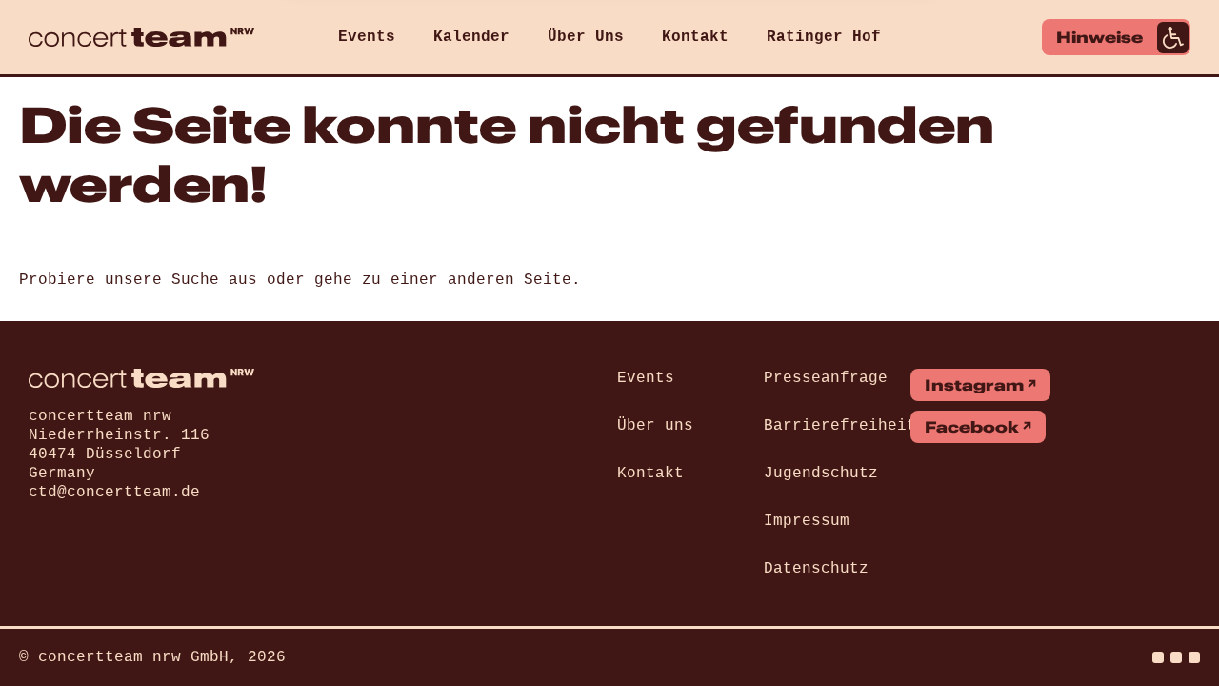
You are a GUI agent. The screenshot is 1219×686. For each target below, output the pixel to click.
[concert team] (141, 37)
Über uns (655, 425)
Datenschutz (816, 568)
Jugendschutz (821, 473)
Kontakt (695, 37)
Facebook (972, 426)
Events (366, 37)
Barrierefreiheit (840, 425)
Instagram (974, 384)
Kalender (471, 37)
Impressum (806, 521)
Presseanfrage (826, 378)
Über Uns (586, 37)
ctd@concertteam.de (114, 492)
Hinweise (1099, 37)
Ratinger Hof (824, 37)
